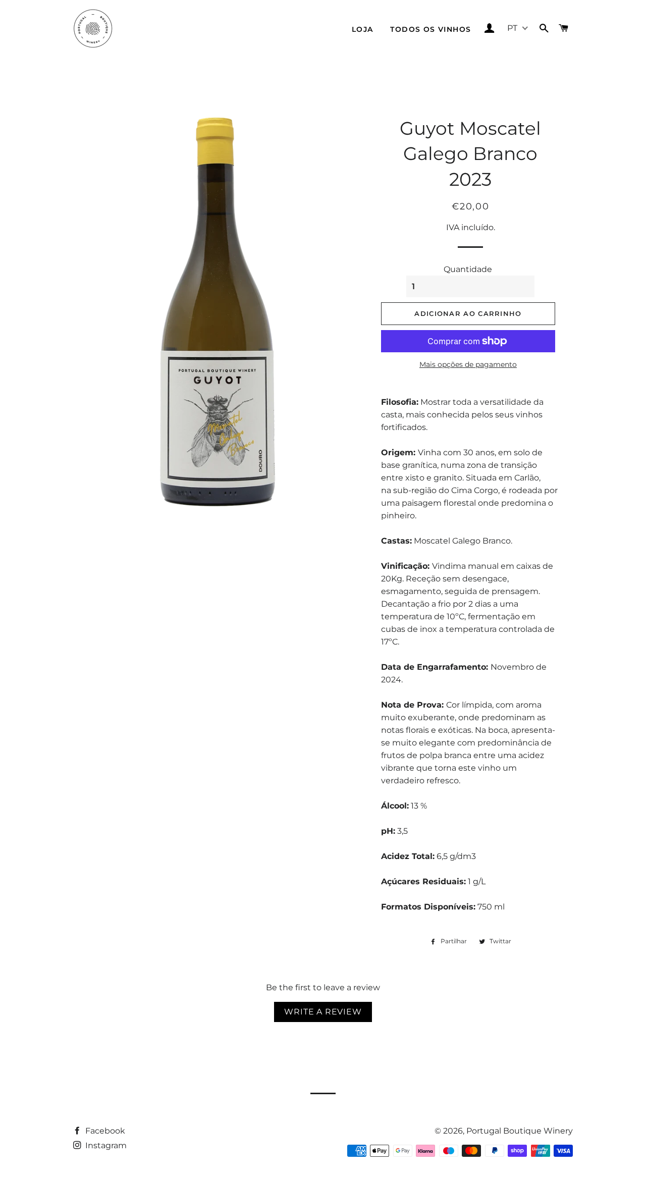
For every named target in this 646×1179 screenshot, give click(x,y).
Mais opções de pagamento (468, 364)
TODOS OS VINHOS (430, 29)
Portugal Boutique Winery (519, 1131)
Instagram (105, 1145)
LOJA (362, 29)
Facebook (104, 1131)
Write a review (322, 1011)
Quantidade (468, 269)
